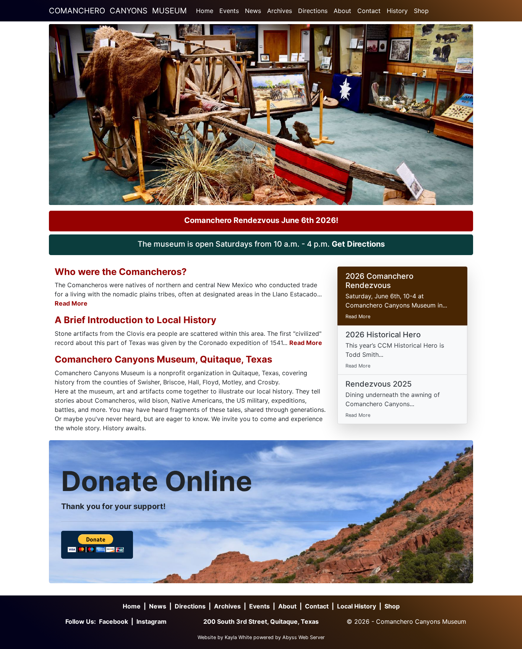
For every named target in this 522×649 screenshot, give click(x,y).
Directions (312, 11)
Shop (421, 11)
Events (229, 11)
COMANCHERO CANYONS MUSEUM (118, 10)
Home (204, 11)
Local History (356, 606)
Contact (369, 11)
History (397, 11)
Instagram (151, 621)
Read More (71, 303)
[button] (261, 221)
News (253, 11)
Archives (279, 11)
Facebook (113, 621)
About (342, 11)
